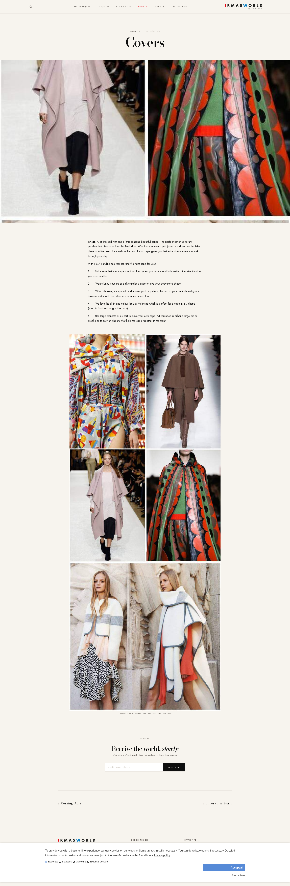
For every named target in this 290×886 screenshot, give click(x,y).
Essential (53, 862)
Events (159, 6)
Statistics (67, 862)
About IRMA (180, 6)
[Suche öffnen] (31, 6)
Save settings (238, 875)
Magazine (80, 6)
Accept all (237, 867)
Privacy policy (162, 855)
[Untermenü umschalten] (88, 6)
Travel (101, 6)
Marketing (81, 862)
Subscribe (174, 767)
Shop (141, 6)
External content (99, 862)
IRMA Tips (122, 6)
